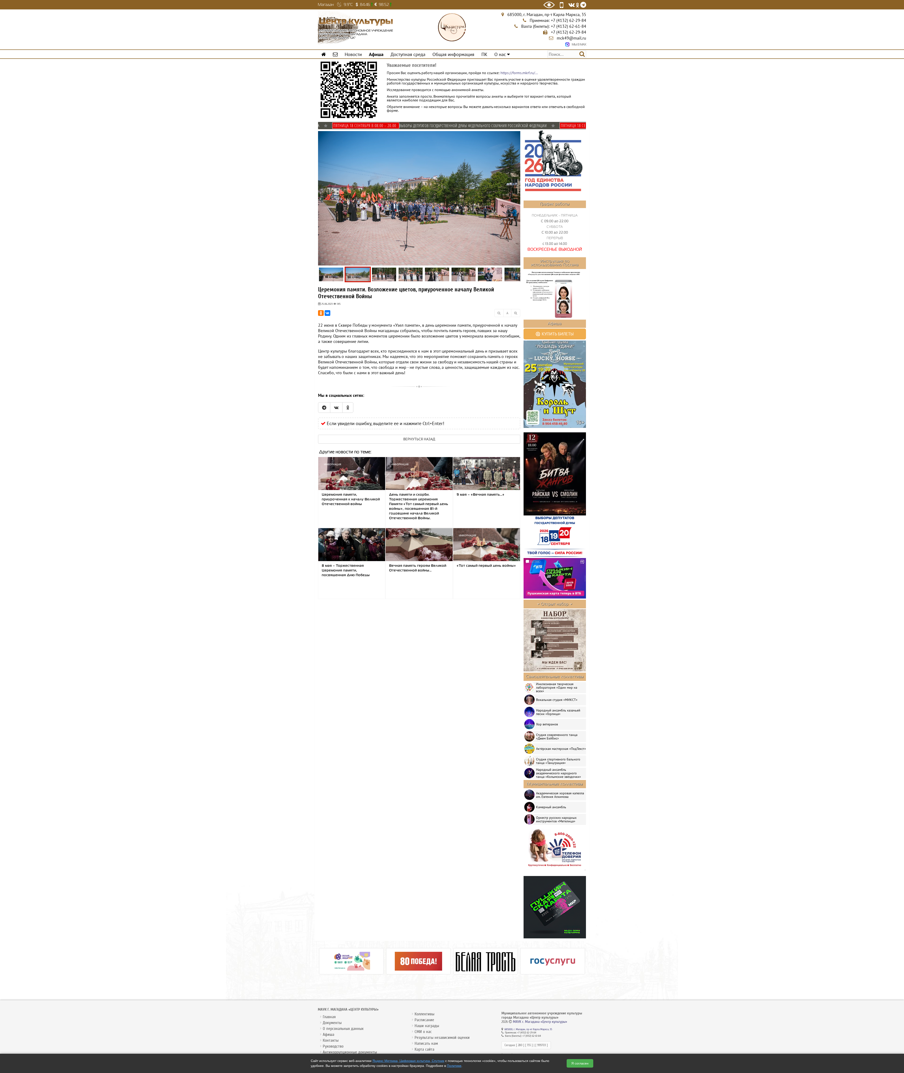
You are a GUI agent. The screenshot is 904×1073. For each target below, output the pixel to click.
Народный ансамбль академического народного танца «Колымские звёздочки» (558, 773)
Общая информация (453, 54)
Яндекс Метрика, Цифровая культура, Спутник (408, 1061)
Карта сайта (424, 1049)
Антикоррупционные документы (350, 1052)
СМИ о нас (423, 1031)
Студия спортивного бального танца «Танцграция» (558, 761)
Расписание (424, 1019)
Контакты (331, 1040)
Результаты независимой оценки (442, 1037)
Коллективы (424, 1014)
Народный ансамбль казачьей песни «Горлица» (558, 712)
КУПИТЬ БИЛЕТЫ (557, 334)
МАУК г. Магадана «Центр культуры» (540, 1022)
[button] (516, 135)
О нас (500, 54)
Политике (454, 1066)
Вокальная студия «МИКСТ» (556, 700)
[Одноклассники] (321, 313)
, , (546, 14)
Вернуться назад (419, 439)
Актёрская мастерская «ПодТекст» (561, 749)
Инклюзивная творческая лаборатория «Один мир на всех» (556, 687)
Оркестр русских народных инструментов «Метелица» (556, 819)
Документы (332, 1022)
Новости (353, 54)
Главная (329, 1016)
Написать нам (426, 1043)
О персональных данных (343, 1028)
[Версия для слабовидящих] (549, 5)
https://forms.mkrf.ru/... (519, 72)
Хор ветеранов (547, 724)
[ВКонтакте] (327, 313)
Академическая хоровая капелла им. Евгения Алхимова (560, 795)
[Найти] (582, 54)
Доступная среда (408, 54)
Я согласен (580, 1063)
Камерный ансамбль (551, 807)
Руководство (333, 1046)
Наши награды (427, 1025)
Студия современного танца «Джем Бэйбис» (556, 736)
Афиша (328, 1034)
